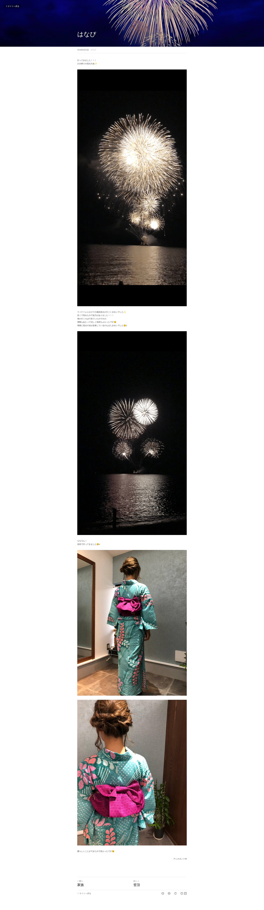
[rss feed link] (185, 893)
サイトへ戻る (13, 6)
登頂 (136, 885)
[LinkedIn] (175, 893)
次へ (135, 881)
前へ (81, 881)
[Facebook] (162, 893)
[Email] (181, 893)
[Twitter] (169, 893)
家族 (80, 885)
